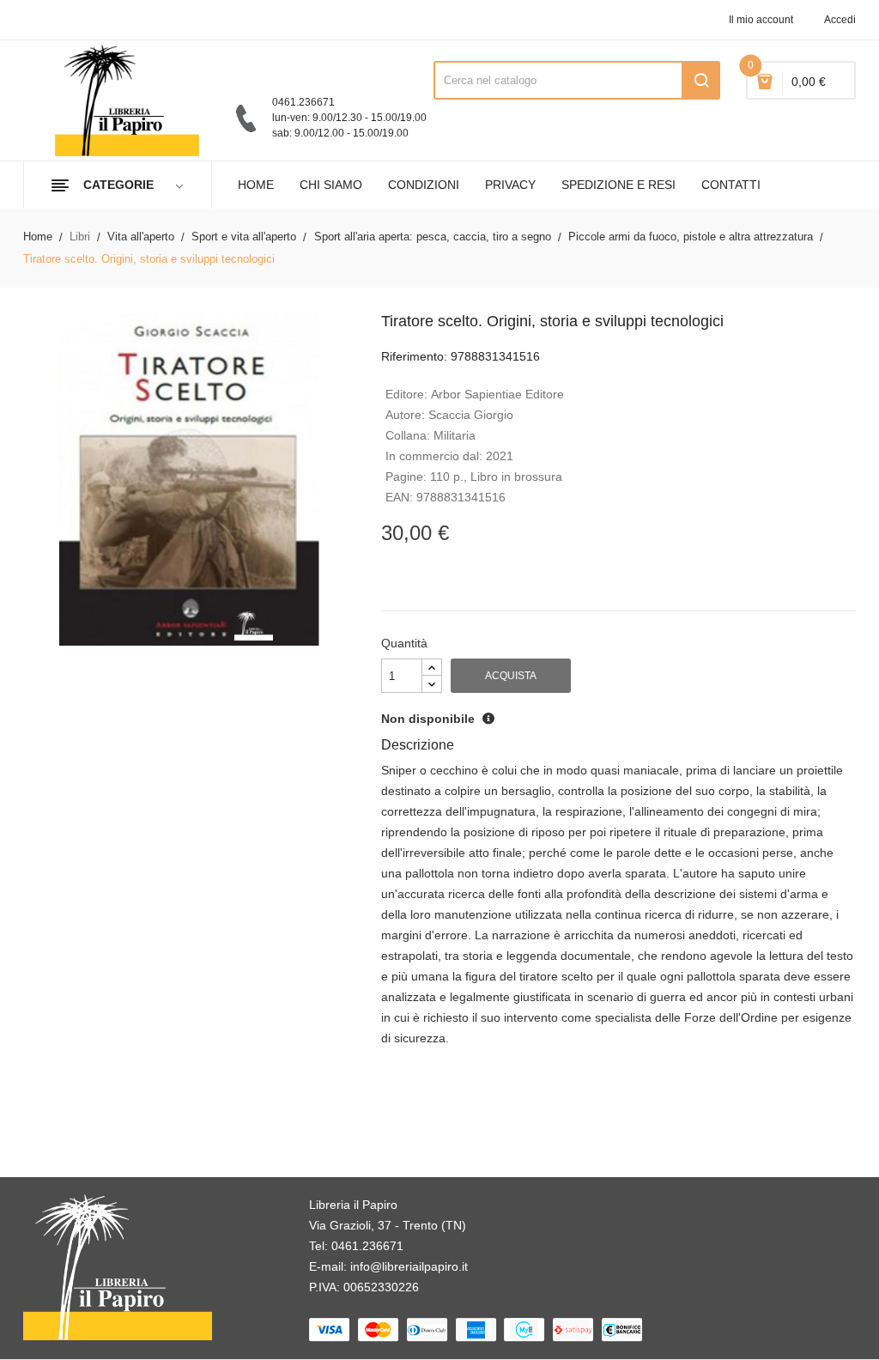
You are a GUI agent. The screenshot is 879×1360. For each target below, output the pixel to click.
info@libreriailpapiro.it (409, 1266)
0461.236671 (367, 1246)
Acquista (510, 676)
